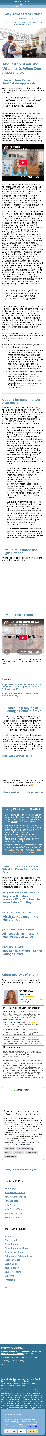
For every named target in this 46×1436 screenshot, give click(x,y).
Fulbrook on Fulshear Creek (19, 1256)
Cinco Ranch (11, 1244)
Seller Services (12, 1217)
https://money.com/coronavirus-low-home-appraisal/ (20, 694)
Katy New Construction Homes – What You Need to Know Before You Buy (21, 899)
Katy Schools (11, 1201)
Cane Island (11, 1240)
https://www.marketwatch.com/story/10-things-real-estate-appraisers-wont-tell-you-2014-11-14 (22, 686)
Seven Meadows (13, 1272)
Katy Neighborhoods (15, 1197)
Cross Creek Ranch (14, 1252)
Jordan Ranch (12, 1268)
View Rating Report (26, 1002)
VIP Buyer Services (14, 1213)
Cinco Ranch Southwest (17, 1248)
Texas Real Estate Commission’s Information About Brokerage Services (21, 1353)
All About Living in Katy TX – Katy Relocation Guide (21, 935)
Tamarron (10, 1280)
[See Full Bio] (36, 1144)
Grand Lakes (11, 1264)
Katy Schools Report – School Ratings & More (22, 952)
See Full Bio (30, 1144)
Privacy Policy (8, 1361)
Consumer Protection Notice (15, 1357)
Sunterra (9, 1276)
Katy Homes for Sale (15, 1192)
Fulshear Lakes (12, 1260)
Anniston (9, 1236)
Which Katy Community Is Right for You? (20, 918)
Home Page (10, 1188)
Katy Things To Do (14, 1209)
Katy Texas (10, 1205)
